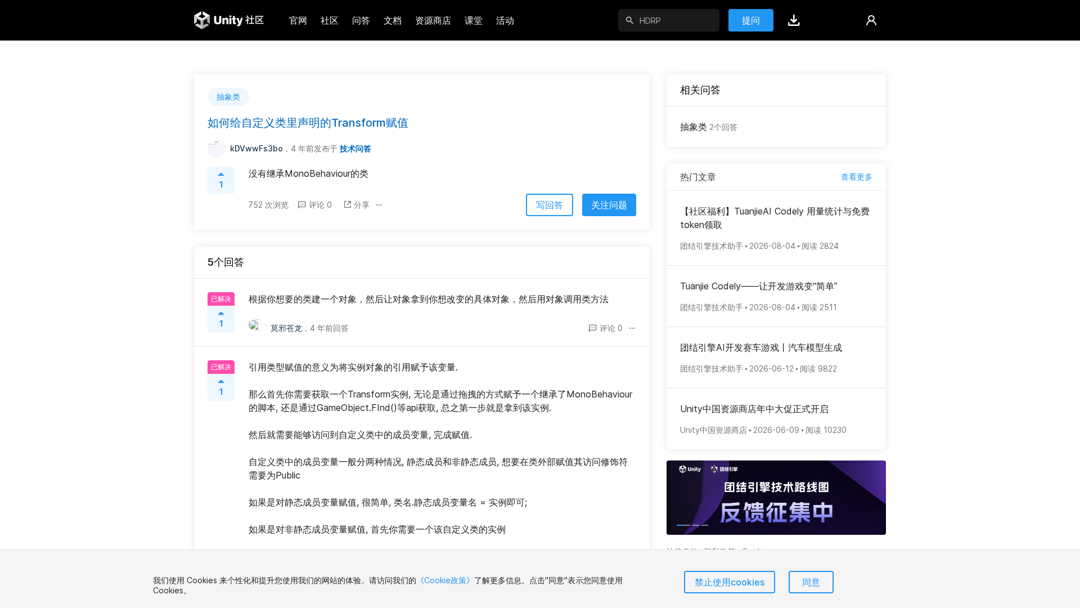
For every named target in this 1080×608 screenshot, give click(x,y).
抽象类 (708, 126)
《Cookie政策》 (445, 580)
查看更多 (856, 176)
